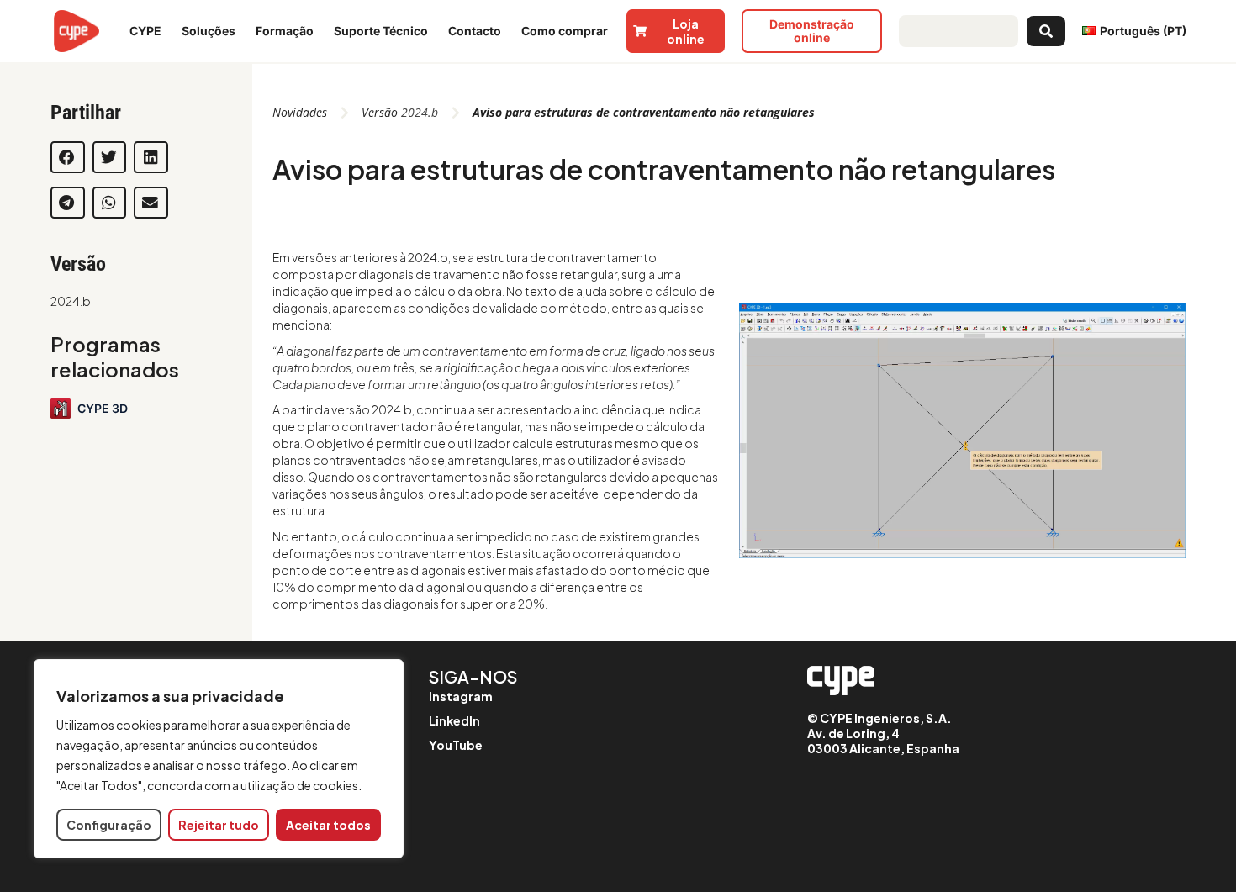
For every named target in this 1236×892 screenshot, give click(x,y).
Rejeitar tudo (218, 824)
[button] (67, 157)
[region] (219, 758)
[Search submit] (1046, 31)
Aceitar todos (328, 824)
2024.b (70, 301)
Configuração (108, 824)
